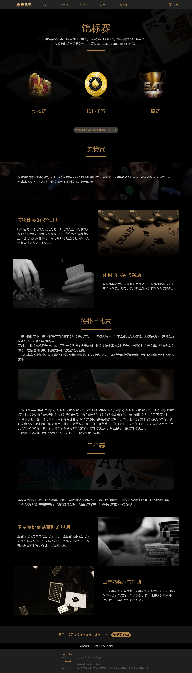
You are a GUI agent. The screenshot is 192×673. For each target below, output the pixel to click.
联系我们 (122, 4)
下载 (43, 4)
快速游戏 (63, 4)
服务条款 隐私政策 (140, 668)
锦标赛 (84, 4)
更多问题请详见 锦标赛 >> (96, 129)
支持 (102, 4)
